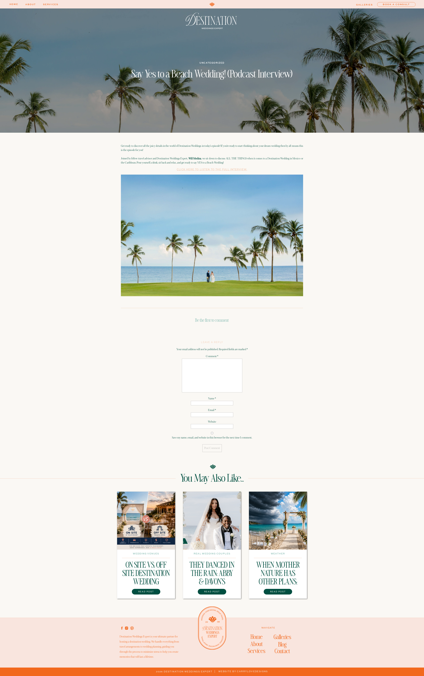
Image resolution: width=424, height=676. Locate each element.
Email (212, 410)
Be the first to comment (212, 320)
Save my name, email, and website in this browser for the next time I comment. (212, 437)
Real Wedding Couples (212, 554)
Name (212, 398)
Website (212, 421)
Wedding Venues (146, 554)
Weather (278, 554)
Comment (212, 356)
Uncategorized (211, 63)
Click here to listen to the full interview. (212, 169)
